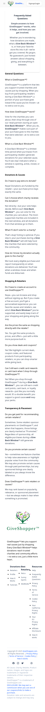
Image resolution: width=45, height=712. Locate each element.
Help (34, 570)
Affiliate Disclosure (35, 629)
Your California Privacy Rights (35, 609)
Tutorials (13, 585)
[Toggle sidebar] (4, 3)
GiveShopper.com (30, 651)
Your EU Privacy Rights (35, 621)
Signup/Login (34, 3)
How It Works (12, 579)
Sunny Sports (23, 578)
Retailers (13, 570)
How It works (34, 636)
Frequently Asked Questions (35, 576)
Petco (23, 573)
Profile (12, 574)
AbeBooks (24, 584)
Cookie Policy (35, 600)
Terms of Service (35, 592)
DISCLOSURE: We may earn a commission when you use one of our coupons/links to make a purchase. (21, 689)
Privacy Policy (35, 584)
